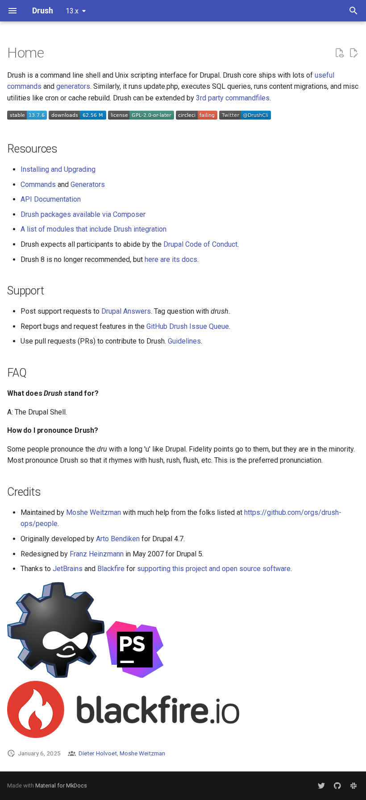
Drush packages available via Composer (83, 214)
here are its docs (171, 259)
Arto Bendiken (118, 539)
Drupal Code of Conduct (200, 244)
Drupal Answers (126, 311)
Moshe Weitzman (93, 512)
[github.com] (337, 786)
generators (73, 86)
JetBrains (68, 568)
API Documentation (51, 199)
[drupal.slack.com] (353, 786)
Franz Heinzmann (97, 554)
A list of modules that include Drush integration (93, 229)
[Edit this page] (353, 53)
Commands (38, 184)
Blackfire (111, 568)
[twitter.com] (321, 786)
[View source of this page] (339, 53)
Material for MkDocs (61, 785)
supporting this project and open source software (214, 568)
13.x (72, 11)
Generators (88, 184)
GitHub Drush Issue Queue (187, 326)
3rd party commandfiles (233, 98)
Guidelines (184, 341)
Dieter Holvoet (98, 753)
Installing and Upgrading (58, 169)
